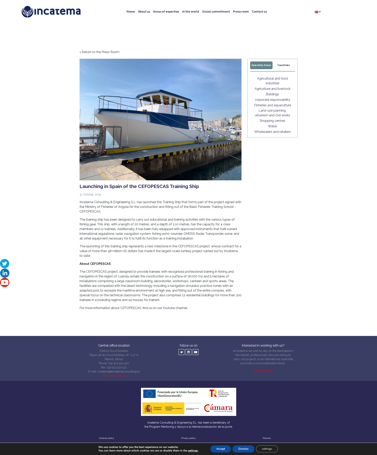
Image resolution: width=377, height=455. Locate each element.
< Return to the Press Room (99, 52)
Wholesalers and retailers (272, 132)
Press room (241, 11)
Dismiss (243, 449)
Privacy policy (188, 438)
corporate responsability (272, 100)
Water (272, 126)
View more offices (113, 375)
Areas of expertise (166, 11)
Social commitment (216, 11)
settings (193, 450)
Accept (220, 449)
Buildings (272, 94)
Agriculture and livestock (272, 89)
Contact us (259, 11)
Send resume (263, 371)
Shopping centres (272, 121)
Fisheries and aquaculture (272, 105)
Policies (267, 438)
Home (130, 11)
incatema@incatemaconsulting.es (119, 371)
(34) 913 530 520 (118, 363)
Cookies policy (106, 438)
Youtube (169, 308)
